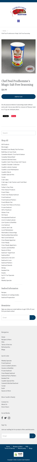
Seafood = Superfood (8, 253)
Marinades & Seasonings (9, 232)
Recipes (3, 292)
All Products (5, 144)
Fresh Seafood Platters (8, 200)
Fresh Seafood (6, 197)
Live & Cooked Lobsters (8, 365)
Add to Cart (18, 96)
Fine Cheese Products (8, 190)
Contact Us (4, 402)
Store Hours (5, 407)
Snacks (3, 273)
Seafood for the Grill (7, 258)
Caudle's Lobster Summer (9, 167)
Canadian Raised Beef (8, 157)
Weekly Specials (6, 280)
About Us (4, 404)
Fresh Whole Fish (6, 202)
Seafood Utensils (6, 265)
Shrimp (3, 268)
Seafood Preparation (8, 297)
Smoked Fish (5, 270)
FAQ (2, 342)
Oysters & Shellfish (7, 368)
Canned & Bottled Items (8, 159)
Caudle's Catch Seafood (23, 459)
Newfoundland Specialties (9, 235)
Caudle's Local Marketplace (10, 169)
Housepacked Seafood (8, 217)
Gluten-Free (5, 212)
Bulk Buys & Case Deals (8, 152)
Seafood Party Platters (8, 375)
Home (4, 30)
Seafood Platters (6, 263)
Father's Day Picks (7, 187)
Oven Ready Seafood (8, 373)
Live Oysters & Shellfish (8, 222)
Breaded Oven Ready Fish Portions (12, 149)
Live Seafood (5, 225)
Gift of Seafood (6, 210)
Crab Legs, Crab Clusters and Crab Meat (14, 182)
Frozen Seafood (6, 207)
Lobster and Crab (6, 227)
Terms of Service (6, 344)
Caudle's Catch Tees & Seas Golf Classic (13, 162)
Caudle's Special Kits (7, 174)
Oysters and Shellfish (8, 247)
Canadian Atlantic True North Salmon (13, 154)
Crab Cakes (5, 179)
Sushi (3, 278)
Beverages (4, 147)
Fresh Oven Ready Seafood (10, 195)
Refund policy (5, 347)
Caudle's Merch (6, 172)
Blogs (3, 349)
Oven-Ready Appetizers (9, 245)
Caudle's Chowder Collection (10, 164)
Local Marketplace (7, 230)
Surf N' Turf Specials (7, 275)
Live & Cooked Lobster (8, 220)
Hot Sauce (4, 215)
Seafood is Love (6, 260)
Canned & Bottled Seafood (9, 383)
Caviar (3, 177)
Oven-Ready (5, 242)
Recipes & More (6, 339)
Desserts (4, 185)
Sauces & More (6, 250)
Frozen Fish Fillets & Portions (10, 205)
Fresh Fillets (5, 192)
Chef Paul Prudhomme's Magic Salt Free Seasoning (15, 33)
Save (14, 116)
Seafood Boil (5, 255)
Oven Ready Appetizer (8, 240)
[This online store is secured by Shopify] (18, 456)
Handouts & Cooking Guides (10, 295)
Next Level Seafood (7, 237)
